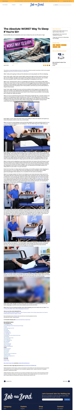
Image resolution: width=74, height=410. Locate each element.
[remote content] (26, 109)
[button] (6, 5)
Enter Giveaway (5, 1)
